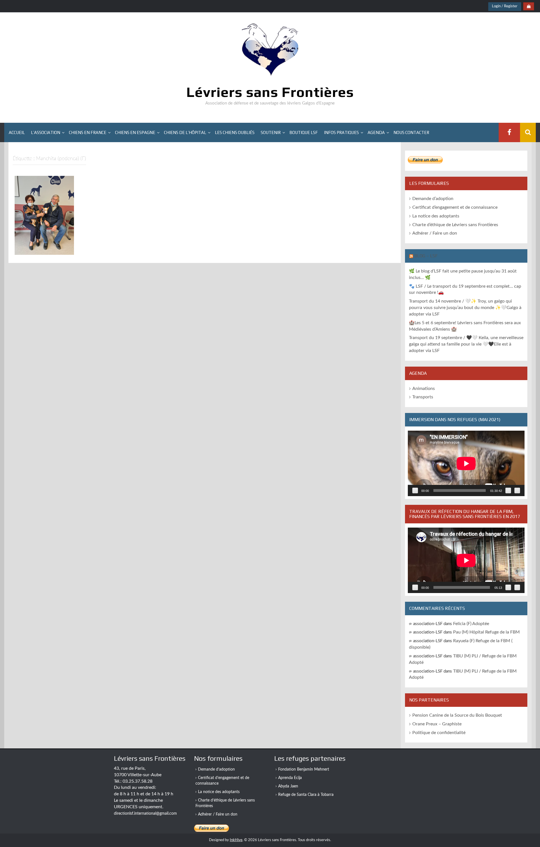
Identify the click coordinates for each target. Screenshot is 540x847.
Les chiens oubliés (235, 132)
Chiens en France (87, 132)
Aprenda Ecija (290, 778)
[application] (466, 463)
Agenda (376, 132)
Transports (422, 397)
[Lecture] (415, 490)
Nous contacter (411, 132)
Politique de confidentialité (438, 732)
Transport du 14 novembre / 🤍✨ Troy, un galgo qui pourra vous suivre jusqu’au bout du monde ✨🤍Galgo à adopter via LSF (465, 307)
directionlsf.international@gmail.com (145, 814)
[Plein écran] (517, 490)
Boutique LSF (303, 132)
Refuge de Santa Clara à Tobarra (306, 795)
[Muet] (508, 490)
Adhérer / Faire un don (434, 233)
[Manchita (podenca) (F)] (44, 215)
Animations (423, 388)
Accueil (17, 132)
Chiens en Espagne (135, 132)
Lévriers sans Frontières (270, 92)
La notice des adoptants (435, 216)
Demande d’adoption (432, 198)
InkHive (236, 840)
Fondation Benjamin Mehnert (303, 769)
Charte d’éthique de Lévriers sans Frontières (455, 224)
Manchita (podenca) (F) (44, 247)
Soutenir (271, 132)
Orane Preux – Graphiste (437, 724)
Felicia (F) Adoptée (471, 623)
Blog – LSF (426, 255)
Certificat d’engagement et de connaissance (455, 207)
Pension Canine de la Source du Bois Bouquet (457, 715)
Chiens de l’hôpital (185, 132)
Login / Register (505, 6)
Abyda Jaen (288, 786)
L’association (45, 132)
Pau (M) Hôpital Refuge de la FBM (486, 632)
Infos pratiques (341, 132)
